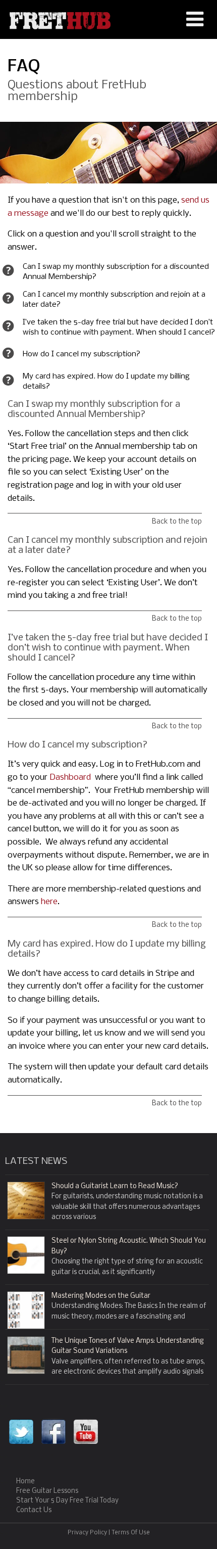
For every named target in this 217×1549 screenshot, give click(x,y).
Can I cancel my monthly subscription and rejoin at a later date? (114, 300)
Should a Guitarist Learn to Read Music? (114, 1186)
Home (25, 1481)
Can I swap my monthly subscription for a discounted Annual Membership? (116, 272)
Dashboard (70, 777)
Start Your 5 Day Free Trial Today (67, 1501)
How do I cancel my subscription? (81, 354)
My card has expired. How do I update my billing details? (106, 381)
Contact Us (33, 1510)
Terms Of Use (131, 1533)
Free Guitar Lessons (47, 1491)
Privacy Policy (87, 1533)
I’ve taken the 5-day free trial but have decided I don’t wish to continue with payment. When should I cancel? (119, 327)
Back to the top (177, 522)
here (49, 902)
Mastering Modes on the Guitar (100, 1296)
